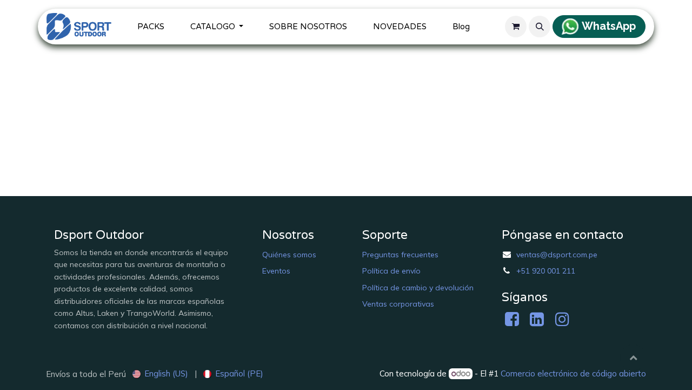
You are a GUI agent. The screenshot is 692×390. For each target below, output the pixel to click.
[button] (539, 26)
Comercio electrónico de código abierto (573, 373)
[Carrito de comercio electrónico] (516, 26)
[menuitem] (150, 26)
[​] (514, 322)
